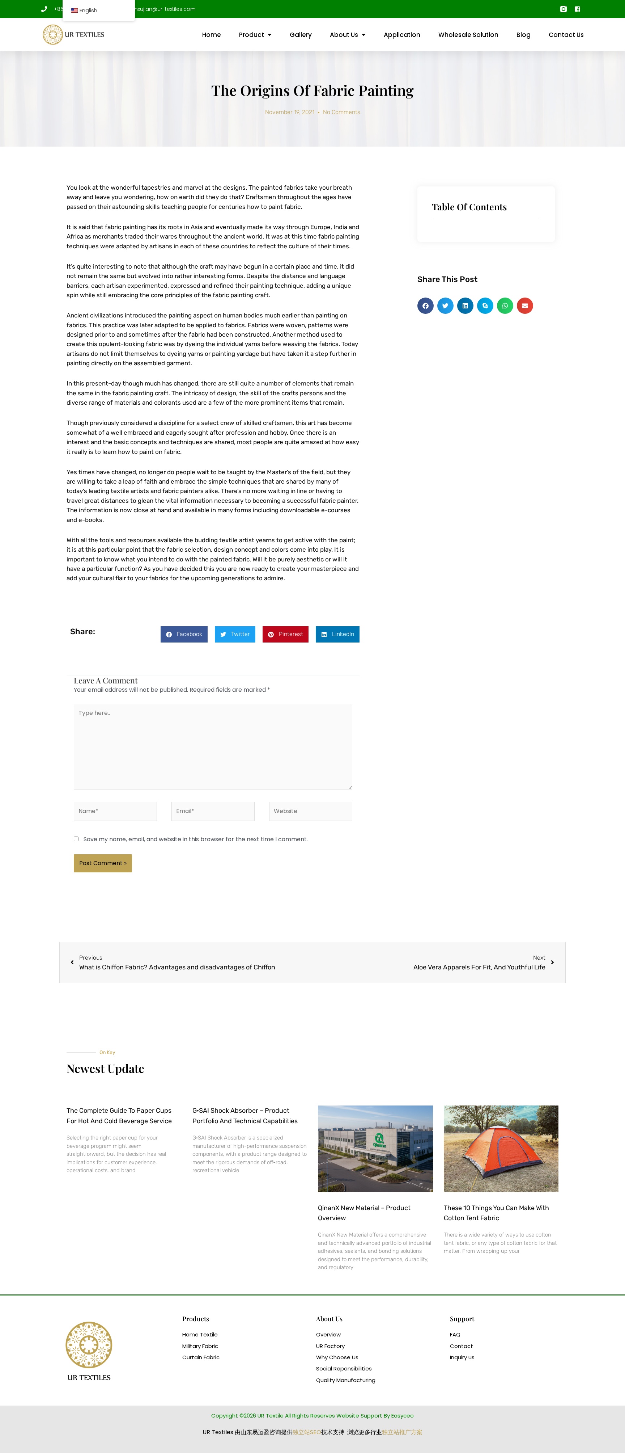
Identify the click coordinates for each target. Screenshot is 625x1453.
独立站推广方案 (402, 1432)
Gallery (301, 34)
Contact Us (566, 34)
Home (211, 34)
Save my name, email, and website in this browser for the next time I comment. (196, 839)
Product (251, 34)
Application (402, 34)
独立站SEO (307, 1432)
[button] (184, 634)
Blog (523, 34)
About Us (344, 34)
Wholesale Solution (468, 34)
